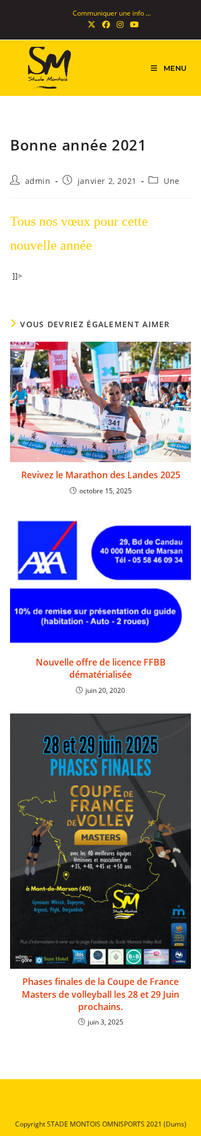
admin (38, 181)
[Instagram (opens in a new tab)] (120, 25)
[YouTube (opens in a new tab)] (133, 25)
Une (172, 181)
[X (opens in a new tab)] (91, 25)
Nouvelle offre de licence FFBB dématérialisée (101, 668)
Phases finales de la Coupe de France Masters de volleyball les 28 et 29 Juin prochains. (100, 994)
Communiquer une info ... (112, 13)
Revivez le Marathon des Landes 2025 (100, 475)
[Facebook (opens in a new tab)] (106, 25)
